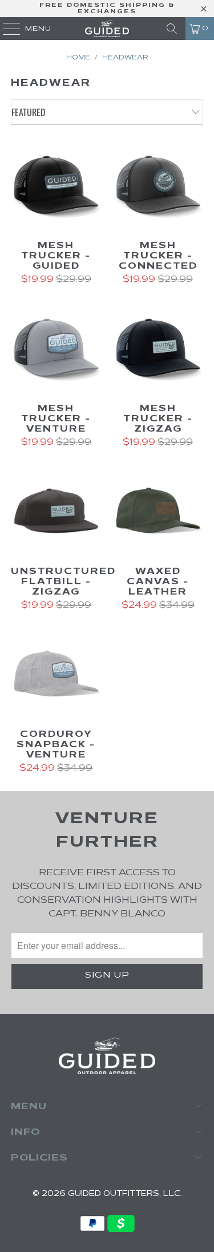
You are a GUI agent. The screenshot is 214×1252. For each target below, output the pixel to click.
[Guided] (107, 28)
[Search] (172, 28)
